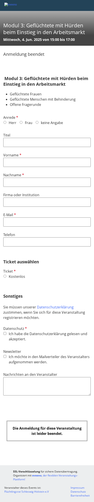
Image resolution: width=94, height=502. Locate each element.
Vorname (12, 155)
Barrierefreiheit (80, 495)
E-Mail (9, 214)
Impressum (77, 488)
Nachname (13, 175)
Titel (6, 135)
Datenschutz (14, 328)
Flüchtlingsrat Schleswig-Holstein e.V (26, 491)
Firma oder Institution (21, 194)
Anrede (10, 117)
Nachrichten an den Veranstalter (30, 374)
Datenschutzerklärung (55, 307)
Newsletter (12, 351)
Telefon (9, 234)
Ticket (9, 271)
